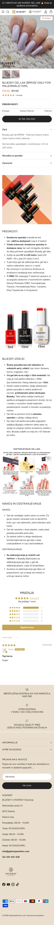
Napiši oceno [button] (27, 627)
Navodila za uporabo (12, 155)
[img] (9, 645)
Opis (4, 129)
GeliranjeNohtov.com (17, 915)
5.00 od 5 (34, 598)
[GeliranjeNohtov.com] (27, 12)
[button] (14, 608)
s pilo (26, 565)
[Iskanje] (9, 12)
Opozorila (7, 163)
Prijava (27, 785)
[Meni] (3, 12)
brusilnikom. (38, 565)
